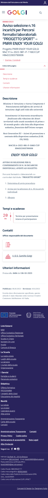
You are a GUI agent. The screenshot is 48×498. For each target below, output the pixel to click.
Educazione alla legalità (10, 396)
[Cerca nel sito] (40, 13)
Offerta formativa (8, 387)
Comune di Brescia (8, 347)
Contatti (6, 83)
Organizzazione (7, 367)
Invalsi (3, 344)
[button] (24, 66)
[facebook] (12, 449)
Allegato (11, 197)
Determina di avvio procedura (21, 183)
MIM (2, 329)
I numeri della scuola (9, 364)
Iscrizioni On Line (8, 341)
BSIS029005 (22, 471)
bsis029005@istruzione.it (34, 459)
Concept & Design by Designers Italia (32, 488)
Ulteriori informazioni (11, 87)
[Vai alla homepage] (17, 12)
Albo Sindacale (7, 444)
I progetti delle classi (9, 393)
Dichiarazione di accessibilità (13, 439)
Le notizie (5, 404)
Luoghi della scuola (8, 358)
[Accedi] (45, 2)
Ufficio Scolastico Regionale (12, 332)
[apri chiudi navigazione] (3, 12)
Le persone (5, 361)
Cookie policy (21, 435)
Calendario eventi (8, 410)
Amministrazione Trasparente (13, 418)
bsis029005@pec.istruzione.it (12, 464)
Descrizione (7, 74)
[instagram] (18, 449)
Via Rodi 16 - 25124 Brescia (17, 456)
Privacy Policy (6, 435)
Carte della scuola (8, 421)
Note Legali (33, 439)
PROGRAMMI (6, 390)
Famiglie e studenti (8, 376)
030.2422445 (14, 459)
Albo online (5, 413)
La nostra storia (7, 356)
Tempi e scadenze (10, 78)
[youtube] (15, 449)
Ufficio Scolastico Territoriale (12, 335)
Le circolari (5, 407)
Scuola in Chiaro (7, 338)
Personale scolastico (9, 379)
